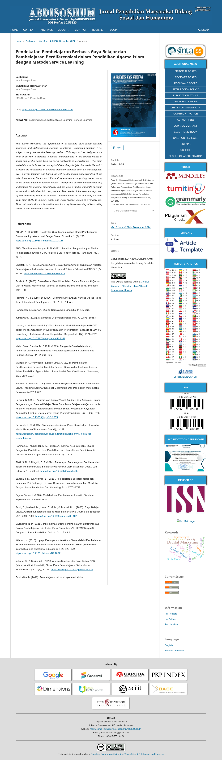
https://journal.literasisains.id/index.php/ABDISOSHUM (115, 729)
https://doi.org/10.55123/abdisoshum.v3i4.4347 (47, 109)
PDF (118, 147)
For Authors (170, 619)
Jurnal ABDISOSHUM (185, 376)
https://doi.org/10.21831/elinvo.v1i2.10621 (39, 553)
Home (19, 41)
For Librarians (171, 624)
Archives (30, 41)
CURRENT (29, 29)
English (169, 645)
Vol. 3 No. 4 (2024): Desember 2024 (57, 41)
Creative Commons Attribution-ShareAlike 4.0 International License (130, 286)
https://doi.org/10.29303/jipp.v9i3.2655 (37, 417)
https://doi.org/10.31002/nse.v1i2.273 (44, 273)
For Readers (171, 613)
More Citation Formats (125, 210)
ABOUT (62, 29)
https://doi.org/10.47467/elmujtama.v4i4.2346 (40, 338)
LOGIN (114, 29)
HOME (14, 29)
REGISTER (98, 29)
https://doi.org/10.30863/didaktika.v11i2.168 (39, 240)
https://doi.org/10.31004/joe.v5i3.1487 (56, 516)
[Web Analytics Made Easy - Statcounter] (185, 373)
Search (205, 29)
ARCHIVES (47, 29)
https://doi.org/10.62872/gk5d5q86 (59, 471)
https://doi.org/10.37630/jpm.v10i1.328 (72, 569)
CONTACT (81, 29)
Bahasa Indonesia (175, 650)
